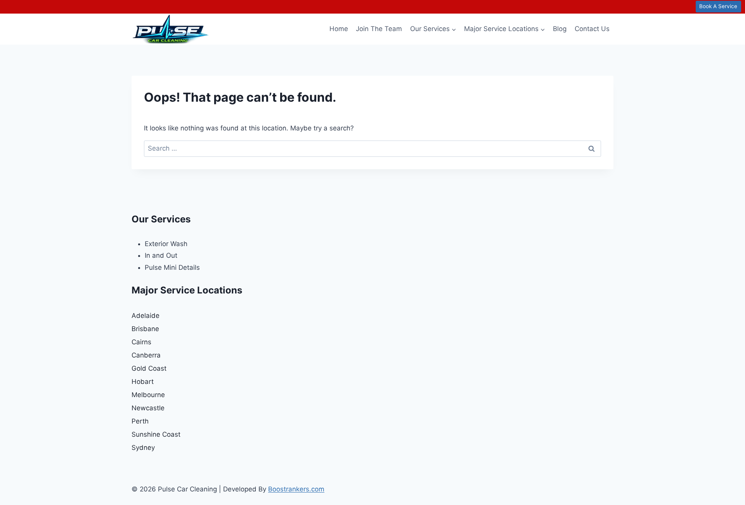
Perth (140, 421)
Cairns (141, 342)
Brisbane (145, 329)
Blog (560, 29)
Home (338, 29)
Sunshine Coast (156, 434)
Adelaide (145, 315)
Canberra (146, 355)
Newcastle (148, 408)
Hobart (143, 381)
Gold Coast (149, 368)
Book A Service (718, 6)
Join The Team (379, 29)
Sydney (143, 447)
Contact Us (592, 29)
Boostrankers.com (296, 489)
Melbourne (148, 395)
